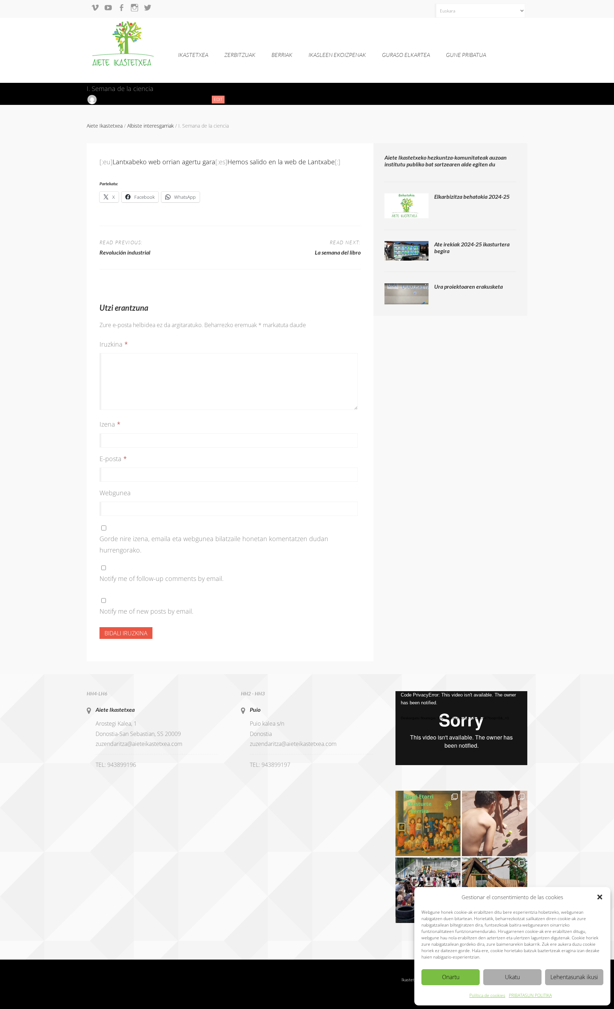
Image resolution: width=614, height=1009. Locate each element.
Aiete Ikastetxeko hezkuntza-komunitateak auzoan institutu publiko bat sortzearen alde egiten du (445, 160)
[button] (599, 897)
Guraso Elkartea (406, 54)
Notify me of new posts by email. (146, 611)
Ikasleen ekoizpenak (337, 54)
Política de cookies (487, 995)
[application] (461, 728)
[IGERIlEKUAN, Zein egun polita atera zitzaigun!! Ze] (494, 823)
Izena (109, 424)
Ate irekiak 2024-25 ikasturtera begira (472, 247)
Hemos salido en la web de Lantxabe (281, 162)
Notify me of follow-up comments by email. (161, 578)
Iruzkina (113, 344)
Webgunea (115, 493)
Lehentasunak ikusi (574, 977)
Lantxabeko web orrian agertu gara (164, 162)
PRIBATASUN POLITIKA (530, 995)
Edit (219, 99)
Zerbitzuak (239, 54)
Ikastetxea (193, 54)
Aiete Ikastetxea (115, 709)
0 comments (190, 99)
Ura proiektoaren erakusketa (468, 286)
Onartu (450, 977)
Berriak (281, 54)
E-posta (113, 458)
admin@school (115, 99)
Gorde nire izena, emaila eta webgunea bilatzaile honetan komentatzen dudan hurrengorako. (213, 544)
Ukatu (512, 977)
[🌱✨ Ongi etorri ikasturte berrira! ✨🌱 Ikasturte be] (428, 823)
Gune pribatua (466, 54)
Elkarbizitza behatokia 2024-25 (472, 196)
